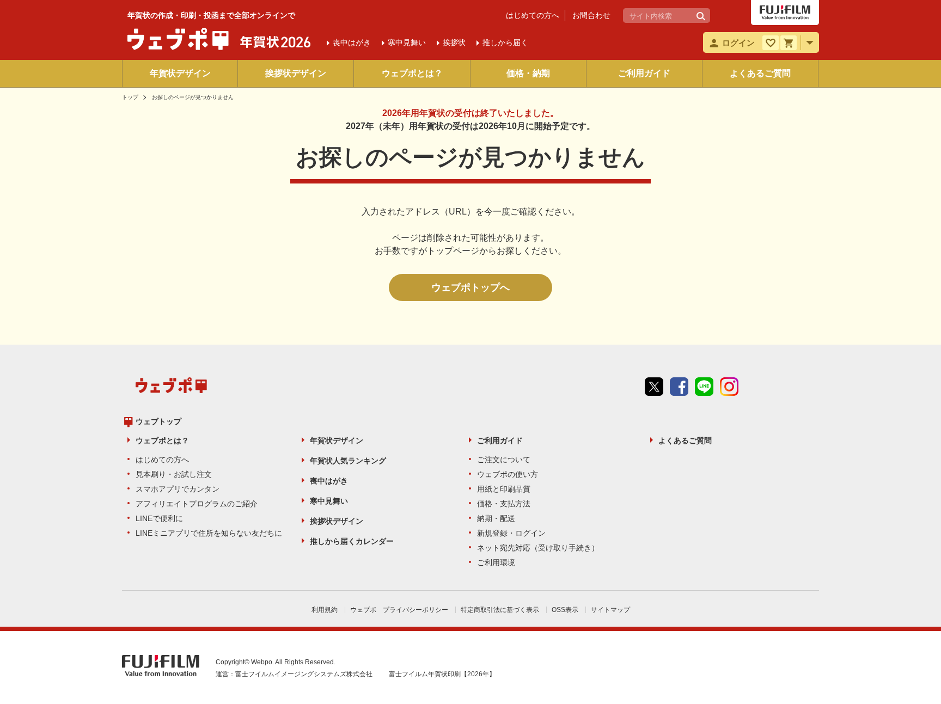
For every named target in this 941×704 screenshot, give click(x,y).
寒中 (407, 42)
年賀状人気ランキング (348, 460)
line (704, 386)
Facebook (679, 386)
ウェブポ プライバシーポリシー (399, 610)
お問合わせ (591, 15)
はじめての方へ (532, 15)
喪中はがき (329, 480)
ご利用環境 (496, 562)
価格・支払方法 (503, 503)
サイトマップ (610, 610)
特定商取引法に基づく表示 (500, 610)
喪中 (352, 42)
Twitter (654, 386)
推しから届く (505, 42)
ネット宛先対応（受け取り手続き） (538, 547)
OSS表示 (565, 610)
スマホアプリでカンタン (177, 489)
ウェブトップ (158, 421)
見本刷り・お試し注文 (174, 474)
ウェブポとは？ (412, 73)
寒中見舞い (329, 501)
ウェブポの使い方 (507, 474)
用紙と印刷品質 (503, 489)
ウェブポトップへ (470, 287)
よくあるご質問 (760, 73)
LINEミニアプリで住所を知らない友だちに (209, 533)
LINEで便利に (159, 518)
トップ (130, 97)
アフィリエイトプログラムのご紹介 (197, 503)
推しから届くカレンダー (352, 541)
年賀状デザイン (180, 73)
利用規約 (324, 610)
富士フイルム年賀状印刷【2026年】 (442, 674)
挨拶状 (454, 42)
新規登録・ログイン (511, 533)
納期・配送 (496, 518)
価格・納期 (528, 73)
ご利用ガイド (644, 73)
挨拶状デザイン (295, 73)
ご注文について (503, 459)
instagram (729, 386)
